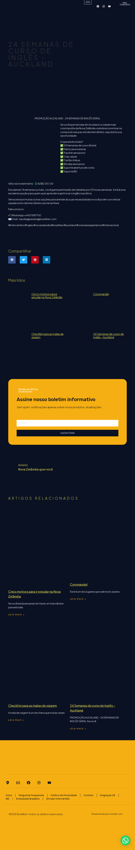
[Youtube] (109, 6)
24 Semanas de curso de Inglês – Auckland (108, 335)
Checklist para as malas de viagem (47, 335)
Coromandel (101, 294)
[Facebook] (97, 6)
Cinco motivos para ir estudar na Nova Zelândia (46, 295)
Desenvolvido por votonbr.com (107, 814)
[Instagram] (103, 6)
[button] (12, 260)
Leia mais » (16, 614)
